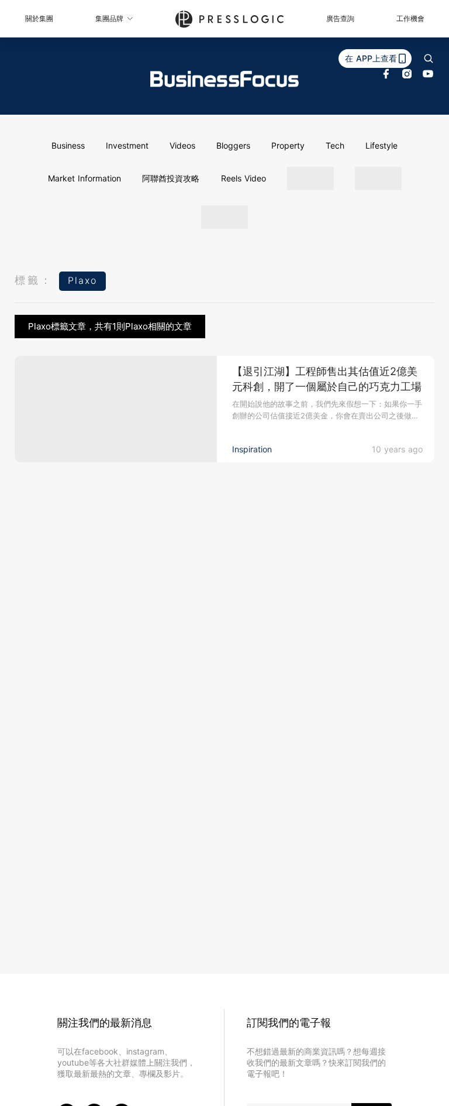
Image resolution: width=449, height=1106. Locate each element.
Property (288, 145)
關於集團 (39, 18)
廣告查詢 (340, 18)
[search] (428, 58)
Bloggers (233, 145)
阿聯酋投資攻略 (170, 178)
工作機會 (410, 18)
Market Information (84, 178)
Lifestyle (381, 145)
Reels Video (243, 178)
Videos (182, 145)
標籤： (34, 280)
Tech (335, 145)
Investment (127, 145)
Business (68, 145)
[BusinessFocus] (224, 79)
